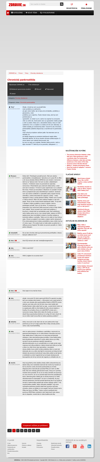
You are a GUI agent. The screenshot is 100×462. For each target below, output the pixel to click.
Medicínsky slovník (56, 443)
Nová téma (32, 13)
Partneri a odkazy (26, 445)
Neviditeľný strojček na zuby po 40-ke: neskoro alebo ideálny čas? (84, 188)
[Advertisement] (50, 29)
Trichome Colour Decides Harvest (77, 163)
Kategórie (18, 13)
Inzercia (24, 443)
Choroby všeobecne (36, 73)
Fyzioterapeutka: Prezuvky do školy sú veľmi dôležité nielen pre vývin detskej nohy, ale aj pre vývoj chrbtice (84, 247)
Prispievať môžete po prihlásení (35, 425)
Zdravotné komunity (56, 445)
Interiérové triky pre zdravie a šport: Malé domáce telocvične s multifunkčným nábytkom (83, 213)
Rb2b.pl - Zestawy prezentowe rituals (78, 165)
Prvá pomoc (40, 447)
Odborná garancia (12, 445)
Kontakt (24, 447)
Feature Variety (71, 169)
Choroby (39, 443)
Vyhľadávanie (48, 13)
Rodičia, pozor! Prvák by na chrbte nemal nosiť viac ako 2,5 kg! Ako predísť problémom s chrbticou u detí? (84, 237)
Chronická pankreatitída (27, 102)
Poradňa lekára (55, 447)
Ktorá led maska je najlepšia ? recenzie (79, 167)
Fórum (21, 73)
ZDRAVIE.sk (12, 73)
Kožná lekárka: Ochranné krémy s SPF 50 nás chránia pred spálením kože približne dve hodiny (85, 269)
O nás (9, 443)
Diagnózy (39, 445)
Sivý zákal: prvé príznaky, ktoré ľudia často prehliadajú (83, 195)
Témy (26, 73)
